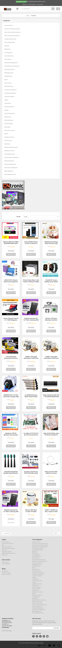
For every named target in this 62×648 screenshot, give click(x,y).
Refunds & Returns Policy (8, 548)
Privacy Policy (5, 542)
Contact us (24, 4)
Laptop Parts (7, 116)
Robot (6, 79)
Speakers (6, 45)
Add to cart (12, 254)
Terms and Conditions (7, 543)
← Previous (6, 533)
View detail (11, 251)
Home (27, 15)
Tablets (6, 100)
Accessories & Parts (9, 69)
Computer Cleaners (9, 96)
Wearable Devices (8, 72)
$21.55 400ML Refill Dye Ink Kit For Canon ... (36, 1)
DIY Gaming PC (8, 140)
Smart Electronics (8, 56)
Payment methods (6, 546)
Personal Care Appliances (11, 167)
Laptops (6, 110)
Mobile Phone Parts (9, 150)
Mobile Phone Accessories (11, 147)
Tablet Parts (7, 103)
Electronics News (6, 574)
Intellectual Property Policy (8, 553)
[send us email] (47, 636)
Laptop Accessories (9, 113)
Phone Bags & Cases (9, 154)
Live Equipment (8, 52)
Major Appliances (8, 171)
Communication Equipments (11, 157)
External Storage (8, 120)
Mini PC (6, 133)
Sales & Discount (6, 572)
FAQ (3, 545)
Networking (7, 127)
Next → (57, 533)
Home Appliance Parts (10, 174)
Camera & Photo (8, 25)
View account (40, 4)
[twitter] (37, 636)
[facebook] (33, 636)
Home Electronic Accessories (11, 66)
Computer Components (10, 89)
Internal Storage (8, 123)
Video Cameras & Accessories (12, 35)
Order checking (32, 4)
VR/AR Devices (8, 76)
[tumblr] (40, 636)
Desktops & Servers (9, 137)
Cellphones (7, 144)
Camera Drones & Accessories (12, 28)
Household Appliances (10, 164)
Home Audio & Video (9, 42)
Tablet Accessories (9, 106)
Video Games (7, 59)
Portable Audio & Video (10, 39)
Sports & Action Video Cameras (12, 32)
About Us (4, 550)
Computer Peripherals (10, 93)
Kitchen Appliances (9, 160)
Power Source (8, 83)
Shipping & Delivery (7, 551)
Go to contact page (7, 630)
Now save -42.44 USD (21, 1)
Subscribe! (56, 628)
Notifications (5, 571)
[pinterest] (44, 636)
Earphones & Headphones (11, 62)
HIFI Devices (7, 49)
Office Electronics (8, 86)
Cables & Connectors (9, 130)
